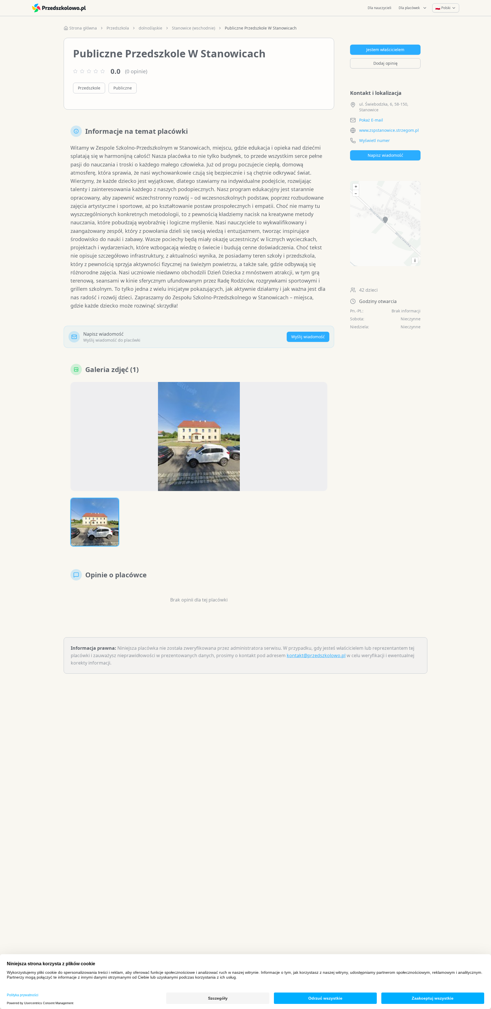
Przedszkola (118, 28)
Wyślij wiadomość (308, 336)
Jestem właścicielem (385, 49)
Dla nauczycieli (379, 7)
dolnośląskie (150, 28)
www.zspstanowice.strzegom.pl (389, 130)
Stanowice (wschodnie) (193, 28)
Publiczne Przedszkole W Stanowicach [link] (261, 28)
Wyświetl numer (374, 140)
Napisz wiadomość (385, 155)
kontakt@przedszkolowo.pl (316, 655)
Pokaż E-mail (371, 120)
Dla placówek (409, 7)
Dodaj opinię (385, 63)
